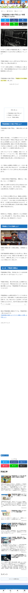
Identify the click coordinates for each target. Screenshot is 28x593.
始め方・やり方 (5, 455)
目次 (12, 110)
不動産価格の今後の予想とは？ (15, 113)
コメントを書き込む (14, 579)
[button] (25, 304)
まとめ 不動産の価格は (13, 117)
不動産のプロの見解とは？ (14, 115)
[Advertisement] (14, 95)
